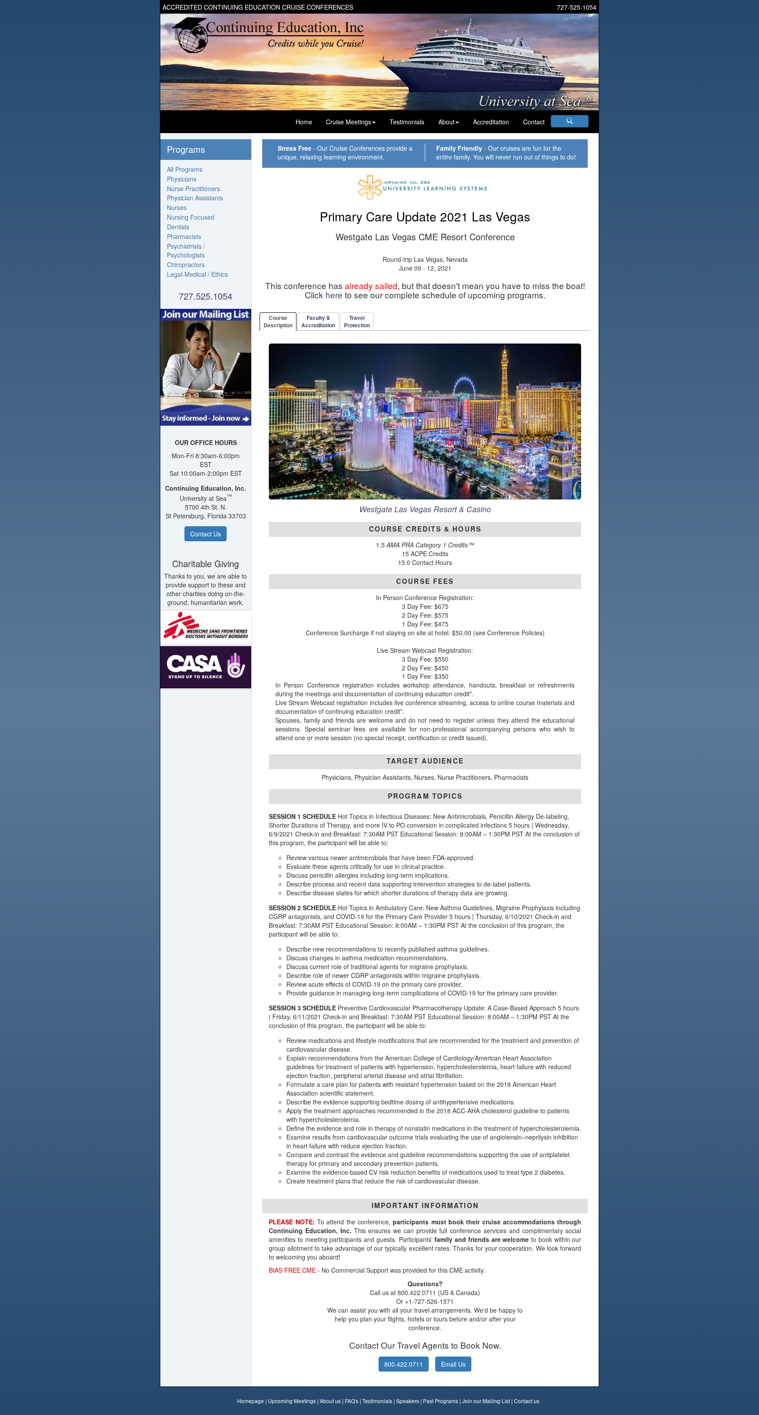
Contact (534, 121)
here (334, 294)
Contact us (526, 1400)
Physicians (181, 178)
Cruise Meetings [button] (348, 121)
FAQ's (351, 1400)
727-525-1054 (576, 7)
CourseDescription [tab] (278, 321)
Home (304, 121)
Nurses (177, 207)
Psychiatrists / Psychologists (186, 250)
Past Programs (440, 1400)
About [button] (446, 121)
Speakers (407, 1400)
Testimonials (407, 121)
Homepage (250, 1400)
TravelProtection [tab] (357, 321)
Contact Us (205, 533)
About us (330, 1400)
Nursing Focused (190, 217)
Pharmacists (184, 236)
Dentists (178, 226)
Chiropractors (186, 264)
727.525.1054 (205, 296)
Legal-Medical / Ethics (197, 274)
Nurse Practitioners (193, 188)
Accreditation (491, 121)
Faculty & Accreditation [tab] (318, 321)
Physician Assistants (195, 197)
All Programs (184, 169)
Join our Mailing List (486, 1400)
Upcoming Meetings (292, 1400)
